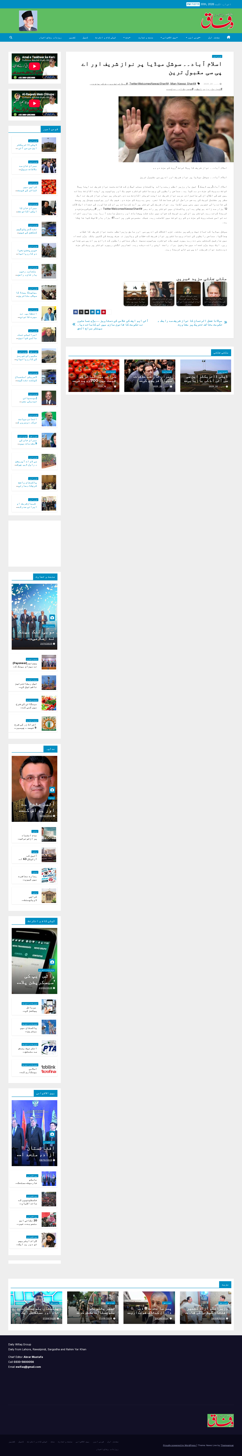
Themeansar (227, 1445)
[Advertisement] (32, 542)
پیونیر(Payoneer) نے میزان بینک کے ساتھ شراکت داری (25, 667)
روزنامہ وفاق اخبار (50, 37)
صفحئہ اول (214, 37)
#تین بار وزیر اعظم (208, 89)
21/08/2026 (105, 1318)
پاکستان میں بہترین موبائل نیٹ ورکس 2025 (28, 1033)
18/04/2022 (45, 816)
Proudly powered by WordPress (179, 1445)
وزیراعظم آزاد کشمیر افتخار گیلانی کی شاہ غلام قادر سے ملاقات (207, 1312)
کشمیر (72, 37)
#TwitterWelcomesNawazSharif (149, 83)
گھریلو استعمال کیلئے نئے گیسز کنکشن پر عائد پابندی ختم (26, 382)
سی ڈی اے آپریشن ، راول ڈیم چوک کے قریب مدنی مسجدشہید (26, 466)
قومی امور (193, 37)
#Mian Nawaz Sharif (183, 83)
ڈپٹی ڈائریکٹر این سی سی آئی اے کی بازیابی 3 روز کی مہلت (206, 380)
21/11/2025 (46, 643)
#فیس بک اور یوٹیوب (179, 89)
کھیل (85, 37)
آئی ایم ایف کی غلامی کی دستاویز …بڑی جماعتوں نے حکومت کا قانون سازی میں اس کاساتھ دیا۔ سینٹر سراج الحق (112, 324)
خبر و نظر (33, 352)
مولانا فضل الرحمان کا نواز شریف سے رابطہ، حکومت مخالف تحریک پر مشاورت (189, 322)
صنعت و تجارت (145, 37)
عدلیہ (51, 798)
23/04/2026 (45, 988)
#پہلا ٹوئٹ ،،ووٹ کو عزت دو (109, 83)
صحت (127, 37)
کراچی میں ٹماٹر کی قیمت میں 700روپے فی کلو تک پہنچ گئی (96, 380)
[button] (11, 37)
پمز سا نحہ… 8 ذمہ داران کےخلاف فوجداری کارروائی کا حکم (151, 1312)
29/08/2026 (218, 1318)
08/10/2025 (45, 1160)
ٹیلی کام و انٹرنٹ (105, 37)
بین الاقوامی (169, 37)
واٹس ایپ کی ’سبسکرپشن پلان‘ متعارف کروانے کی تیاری (35, 985)
